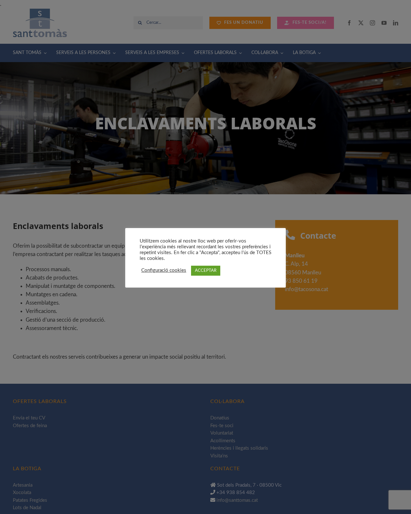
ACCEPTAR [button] (205, 271)
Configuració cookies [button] (163, 270)
